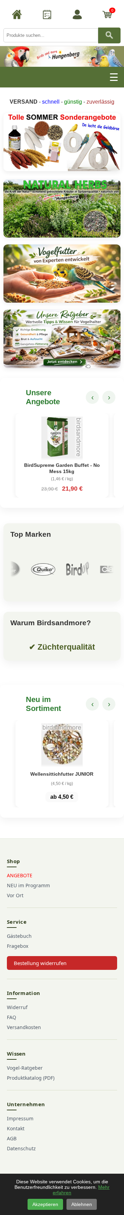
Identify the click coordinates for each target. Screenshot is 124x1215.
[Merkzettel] (47, 15)
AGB (12, 1138)
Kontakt (15, 1128)
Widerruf (17, 1007)
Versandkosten (24, 1027)
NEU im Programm (28, 885)
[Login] (77, 15)
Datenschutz (21, 1148)
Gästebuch (19, 936)
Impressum (20, 1118)
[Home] (17, 15)
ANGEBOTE (19, 875)
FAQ (11, 1017)
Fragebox (17, 946)
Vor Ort (15, 895)
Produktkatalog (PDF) (30, 1078)
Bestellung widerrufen (40, 963)
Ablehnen (81, 1204)
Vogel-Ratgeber (25, 1068)
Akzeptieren (45, 1204)
